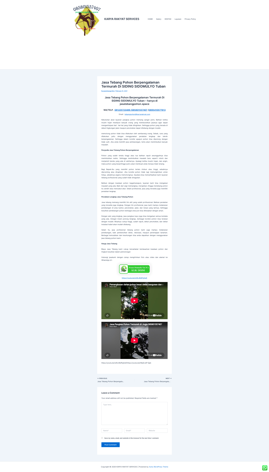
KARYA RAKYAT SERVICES (121, 19)
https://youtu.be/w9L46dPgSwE (134, 278)
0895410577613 (157, 110)
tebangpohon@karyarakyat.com (137, 114)
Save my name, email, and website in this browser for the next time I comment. (131, 438)
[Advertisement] (134, 53)
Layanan (178, 19)
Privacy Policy (190, 19)
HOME (150, 19)
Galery (158, 19)
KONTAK (168, 19)
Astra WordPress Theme (158, 467)
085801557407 (139, 110)
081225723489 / (123, 110)
